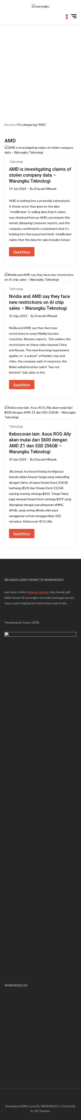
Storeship (69, 1106)
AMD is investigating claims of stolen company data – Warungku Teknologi (40, 175)
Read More (22, 252)
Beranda (10, 124)
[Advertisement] (40, 68)
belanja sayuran (38, 592)
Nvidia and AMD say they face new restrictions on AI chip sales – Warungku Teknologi (39, 302)
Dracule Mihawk (45, 189)
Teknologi (16, 162)
